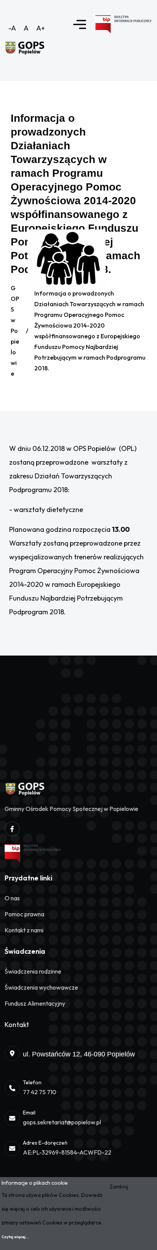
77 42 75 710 (39, 1092)
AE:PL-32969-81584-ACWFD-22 (67, 1152)
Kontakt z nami (24, 930)
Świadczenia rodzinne (33, 971)
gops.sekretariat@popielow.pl (62, 1122)
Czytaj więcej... (15, 1236)
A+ (40, 28)
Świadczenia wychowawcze (41, 987)
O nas (12, 898)
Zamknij (118, 1186)
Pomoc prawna (24, 914)
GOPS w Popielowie (15, 330)
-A (12, 28)
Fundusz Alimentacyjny (35, 1003)
